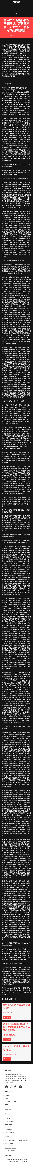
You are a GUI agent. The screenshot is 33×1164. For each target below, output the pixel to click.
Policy (6, 1098)
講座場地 (27, 712)
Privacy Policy (8, 1124)
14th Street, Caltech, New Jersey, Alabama (16, 1140)
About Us (7, 1095)
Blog (6, 1107)
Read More (7, 1018)
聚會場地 (11, 623)
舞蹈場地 (15, 448)
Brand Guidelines (9, 1132)
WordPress (25, 1161)
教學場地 (21, 615)
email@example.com (10, 1148)
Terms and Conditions (10, 1101)
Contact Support (9, 1121)
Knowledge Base (9, 1118)
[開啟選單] (16, 6)
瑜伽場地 (16, 72)
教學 (17, 840)
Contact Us (8, 1109)
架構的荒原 (16, 2)
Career (6, 1104)
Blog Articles (8, 1126)
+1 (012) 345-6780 (10, 1151)
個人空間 (9, 362)
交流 (24, 481)
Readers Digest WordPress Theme (17, 1159)
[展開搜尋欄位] (16, 10)
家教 (13, 234)
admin (11, 35)
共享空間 (4, 728)
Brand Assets (8, 1129)
